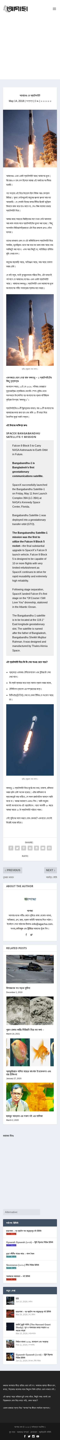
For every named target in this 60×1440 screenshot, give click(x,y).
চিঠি (17, 1298)
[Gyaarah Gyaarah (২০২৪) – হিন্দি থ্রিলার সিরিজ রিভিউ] (10, 1357)
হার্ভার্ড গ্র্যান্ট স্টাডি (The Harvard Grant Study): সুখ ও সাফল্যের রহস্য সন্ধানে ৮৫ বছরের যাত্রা (33, 1327)
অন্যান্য (29, 101)
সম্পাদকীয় (32, 1345)
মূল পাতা (12, 1432)
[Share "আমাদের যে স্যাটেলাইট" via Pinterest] (23, 848)
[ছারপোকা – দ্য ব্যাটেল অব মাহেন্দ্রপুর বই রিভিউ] (10, 1314)
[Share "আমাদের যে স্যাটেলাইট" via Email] (43, 848)
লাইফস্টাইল (32, 1333)
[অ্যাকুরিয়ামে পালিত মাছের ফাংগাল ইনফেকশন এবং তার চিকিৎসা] (30, 1052)
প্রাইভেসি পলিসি (45, 1432)
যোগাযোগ (33, 1432)
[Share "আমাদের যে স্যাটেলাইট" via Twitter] (17, 848)
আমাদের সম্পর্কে (22, 1432)
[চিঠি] (10, 1301)
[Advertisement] (30, 49)
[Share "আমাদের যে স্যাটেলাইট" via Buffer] (36, 848)
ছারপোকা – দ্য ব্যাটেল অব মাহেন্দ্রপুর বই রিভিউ (23, 1231)
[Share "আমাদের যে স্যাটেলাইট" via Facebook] (11, 848)
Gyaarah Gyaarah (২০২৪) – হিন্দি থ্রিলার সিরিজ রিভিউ (29, 1242)
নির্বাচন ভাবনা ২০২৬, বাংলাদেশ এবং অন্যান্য (32, 1341)
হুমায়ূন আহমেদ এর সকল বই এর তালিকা (24, 1116)
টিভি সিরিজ (37, 1361)
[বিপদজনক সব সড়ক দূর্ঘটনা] (30, 969)
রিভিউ (33, 1314)
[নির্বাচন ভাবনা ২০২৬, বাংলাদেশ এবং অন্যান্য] (10, 1344)
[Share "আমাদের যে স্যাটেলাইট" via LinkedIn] (30, 848)
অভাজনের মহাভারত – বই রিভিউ (18, 1276)
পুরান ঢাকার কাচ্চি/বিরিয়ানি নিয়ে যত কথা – (25, 1029)
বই (30, 1314)
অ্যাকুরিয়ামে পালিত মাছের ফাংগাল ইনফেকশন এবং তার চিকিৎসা (28, 1072)
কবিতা (30, 1302)
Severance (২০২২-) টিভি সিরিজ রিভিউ (22, 1265)
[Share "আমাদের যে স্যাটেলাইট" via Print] (49, 848)
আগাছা (30, 910)
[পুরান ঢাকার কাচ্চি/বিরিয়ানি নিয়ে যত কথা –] (30, 1011)
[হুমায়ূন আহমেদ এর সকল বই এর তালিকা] (30, 1097)
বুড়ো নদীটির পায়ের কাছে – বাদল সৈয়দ (20, 1253)
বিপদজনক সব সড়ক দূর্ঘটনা (18, 988)
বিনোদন (31, 1361)
